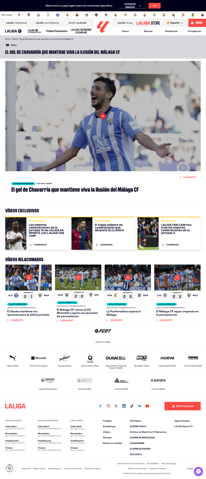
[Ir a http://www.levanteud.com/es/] (96, 15)
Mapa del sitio (39, 468)
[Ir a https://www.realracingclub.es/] (115, 15)
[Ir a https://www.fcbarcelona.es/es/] (77, 15)
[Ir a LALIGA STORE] (148, 23)
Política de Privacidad (137, 468)
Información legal (168, 463)
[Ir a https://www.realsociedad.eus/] (173, 15)
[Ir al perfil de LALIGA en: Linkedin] (124, 406)
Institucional (16, 23)
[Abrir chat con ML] (198, 471)
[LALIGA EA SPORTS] (13, 31)
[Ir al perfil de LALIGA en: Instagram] (108, 406)
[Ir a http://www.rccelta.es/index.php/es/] (48, 15)
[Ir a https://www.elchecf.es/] (67, 15)
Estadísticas (171, 31)
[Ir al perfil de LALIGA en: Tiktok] (131, 406)
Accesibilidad (153, 463)
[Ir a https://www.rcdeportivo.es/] (135, 15)
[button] (13, 31)
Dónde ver (77, 23)
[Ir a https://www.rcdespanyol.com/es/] (144, 15)
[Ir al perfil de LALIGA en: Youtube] (147, 406)
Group (125, 23)
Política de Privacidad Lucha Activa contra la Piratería (146, 473)
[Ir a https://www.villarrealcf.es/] (202, 15)
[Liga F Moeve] (57, 31)
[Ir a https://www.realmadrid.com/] (164, 15)
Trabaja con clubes (92, 468)
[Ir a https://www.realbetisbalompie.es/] (154, 15)
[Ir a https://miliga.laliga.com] (197, 23)
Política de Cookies (157, 468)
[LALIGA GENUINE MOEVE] (81, 31)
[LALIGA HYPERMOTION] (35, 31)
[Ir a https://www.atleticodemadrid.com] (29, 15)
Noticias (148, 31)
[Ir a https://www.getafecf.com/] (86, 15)
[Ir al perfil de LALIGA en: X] (116, 406)
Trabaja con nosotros (72, 468)
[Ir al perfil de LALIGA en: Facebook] (100, 406)
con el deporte (47, 23)
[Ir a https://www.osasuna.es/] (38, 15)
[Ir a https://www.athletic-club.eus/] (19, 15)
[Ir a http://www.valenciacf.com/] (193, 15)
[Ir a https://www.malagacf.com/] (106, 15)
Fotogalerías (194, 31)
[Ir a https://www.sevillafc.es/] (183, 15)
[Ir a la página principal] (103, 34)
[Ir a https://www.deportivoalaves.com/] (57, 15)
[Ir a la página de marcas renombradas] (9, 468)
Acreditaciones (54, 468)
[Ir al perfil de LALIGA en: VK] (139, 406)
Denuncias (26, 468)
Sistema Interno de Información (131, 463)
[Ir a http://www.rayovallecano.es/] (125, 15)
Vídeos (125, 31)
